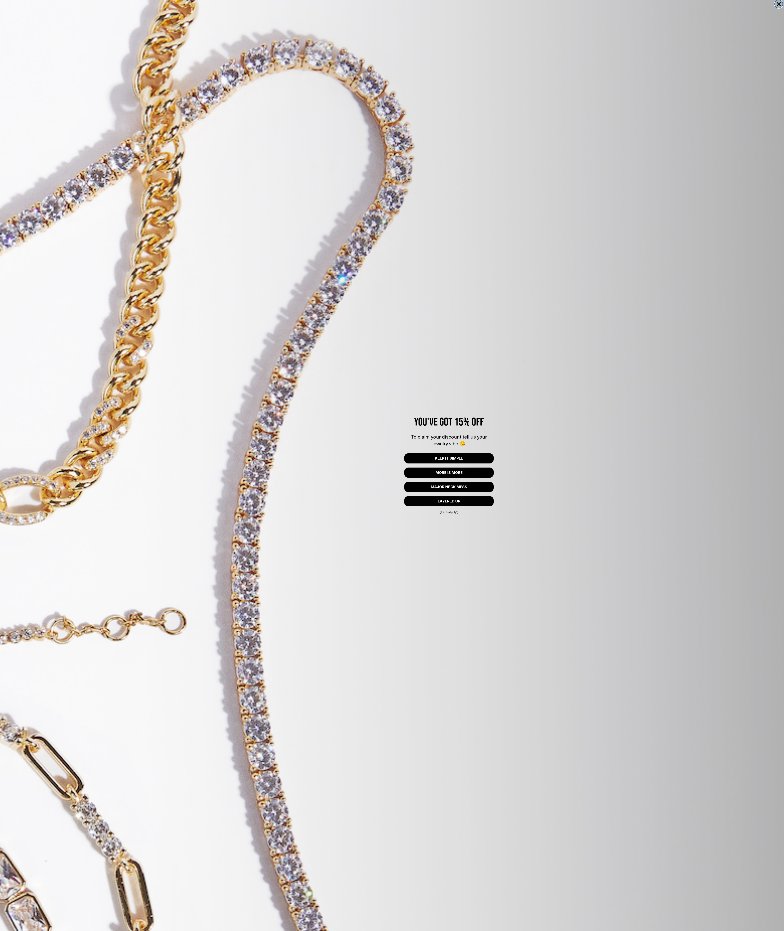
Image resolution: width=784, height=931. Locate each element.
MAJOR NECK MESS (449, 487)
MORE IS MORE (449, 472)
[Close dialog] (779, 4)
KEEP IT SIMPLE (449, 458)
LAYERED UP (449, 501)
